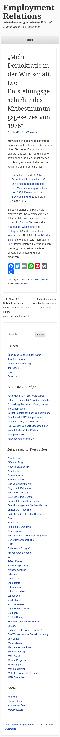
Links (10, 372)
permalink (25, 284)
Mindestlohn (14, 600)
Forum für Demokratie (19, 526)
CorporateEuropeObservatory (23, 501)
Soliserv (12, 625)
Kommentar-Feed (17, 705)
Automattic (11, 729)
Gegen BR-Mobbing (18, 492)
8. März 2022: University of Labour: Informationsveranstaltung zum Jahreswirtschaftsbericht (16, 307)
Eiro (10, 518)
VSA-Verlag (14, 638)
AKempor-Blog (15, 462)
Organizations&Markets (20, 608)
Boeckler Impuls (16, 479)
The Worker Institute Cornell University (28, 634)
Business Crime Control (20, 496)
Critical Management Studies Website (27, 505)
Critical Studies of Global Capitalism (26, 514)
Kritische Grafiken (17, 569)
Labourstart (14, 582)
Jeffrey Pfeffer (15, 561)
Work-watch (14, 655)
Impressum (14, 367)
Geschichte (35, 279)
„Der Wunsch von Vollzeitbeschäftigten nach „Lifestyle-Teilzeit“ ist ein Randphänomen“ (28, 430)
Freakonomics (15, 531)
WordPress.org (16, 709)
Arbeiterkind (14, 471)
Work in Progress (17, 660)
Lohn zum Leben (17, 591)
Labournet (13, 574)
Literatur (44, 279)
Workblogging (15, 664)
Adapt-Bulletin (15, 458)
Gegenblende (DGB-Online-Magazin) (27, 535)
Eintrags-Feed (15, 701)
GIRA (10, 544)
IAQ (10, 557)
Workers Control (16, 668)
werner (35, 132)
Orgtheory (13, 612)
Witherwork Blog (16, 651)
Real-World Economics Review (24, 621)
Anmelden (13, 696)
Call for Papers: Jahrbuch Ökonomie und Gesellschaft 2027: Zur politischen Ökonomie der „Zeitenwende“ (29, 417)
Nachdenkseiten (16, 604)
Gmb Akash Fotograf (19, 548)
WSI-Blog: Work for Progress (23, 673)
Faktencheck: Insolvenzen (21, 438)
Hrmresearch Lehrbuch (20, 552)
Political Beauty (16, 617)
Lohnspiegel (14, 595)
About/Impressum (17, 359)
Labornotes (14, 578)
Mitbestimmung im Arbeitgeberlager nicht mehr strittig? (45, 303)
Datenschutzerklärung (19, 363)
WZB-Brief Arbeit (16, 677)
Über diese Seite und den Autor (24, 354)
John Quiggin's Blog (18, 565)
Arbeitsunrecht (15, 475)
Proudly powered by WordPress (21, 724)
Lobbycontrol (14, 587)
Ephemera (13, 522)
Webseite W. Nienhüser (20, 647)
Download (13, 376)
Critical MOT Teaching (19, 509)
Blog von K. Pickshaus (19, 488)
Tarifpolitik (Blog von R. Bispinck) (25, 630)
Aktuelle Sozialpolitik (18, 466)
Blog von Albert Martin (19, 483)
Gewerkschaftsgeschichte (21, 539)
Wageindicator (15, 643)
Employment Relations (29, 12)
